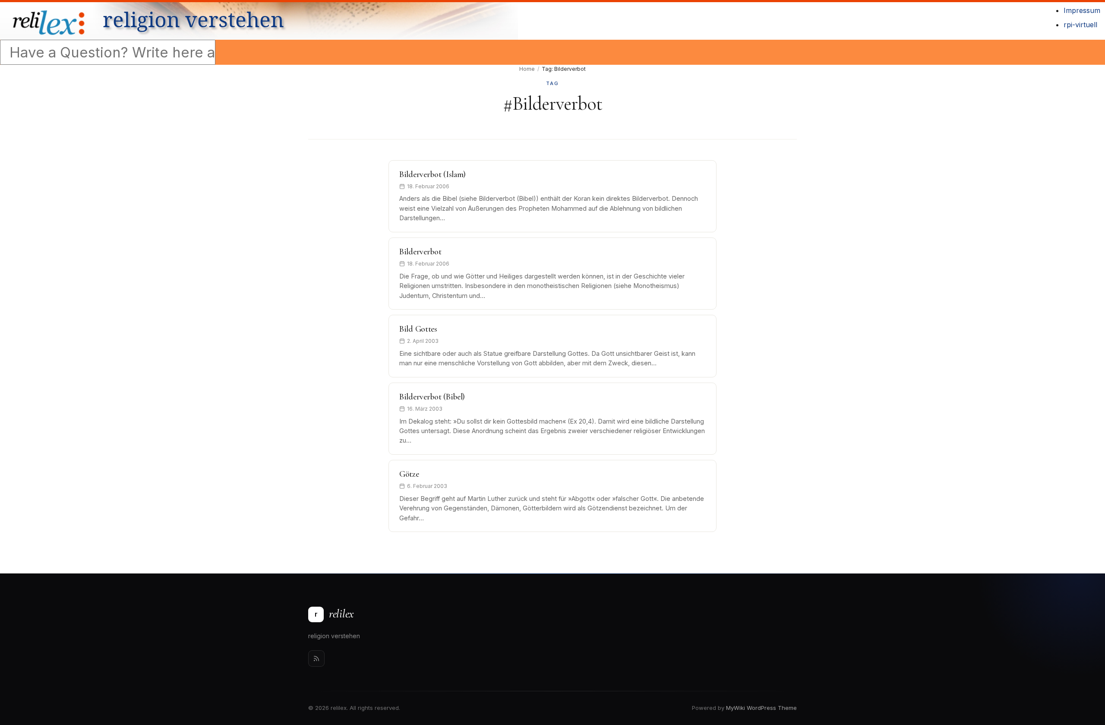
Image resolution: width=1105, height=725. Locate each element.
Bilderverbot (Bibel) (432, 397)
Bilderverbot (420, 252)
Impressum (1082, 10)
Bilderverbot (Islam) (432, 174)
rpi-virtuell (1080, 24)
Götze (409, 474)
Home (527, 69)
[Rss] (316, 658)
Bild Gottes (418, 329)
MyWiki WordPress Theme (761, 707)
